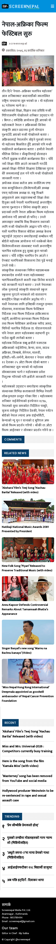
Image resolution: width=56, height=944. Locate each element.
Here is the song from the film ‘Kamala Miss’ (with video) (23, 763)
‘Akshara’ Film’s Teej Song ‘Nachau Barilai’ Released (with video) (26, 734)
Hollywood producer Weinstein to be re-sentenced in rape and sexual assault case (28, 795)
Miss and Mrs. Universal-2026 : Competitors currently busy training (27, 749)
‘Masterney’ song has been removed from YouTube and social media (27, 778)
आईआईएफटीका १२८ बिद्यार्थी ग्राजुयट (30, 867)
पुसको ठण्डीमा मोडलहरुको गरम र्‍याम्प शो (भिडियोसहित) (29, 840)
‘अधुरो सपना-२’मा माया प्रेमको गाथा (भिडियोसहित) (28, 855)
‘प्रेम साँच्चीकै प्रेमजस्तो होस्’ (23, 825)
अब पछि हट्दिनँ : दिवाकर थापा (25, 880)
